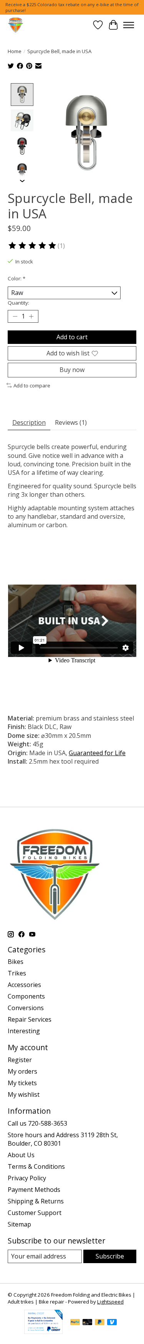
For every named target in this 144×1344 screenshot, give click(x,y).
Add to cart (72, 337)
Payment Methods (34, 1189)
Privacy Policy (27, 1178)
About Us (21, 1155)
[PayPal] (75, 1323)
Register (20, 1060)
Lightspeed (110, 1301)
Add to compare (31, 385)
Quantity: (18, 302)
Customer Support (34, 1212)
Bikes (15, 961)
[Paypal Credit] (43, 1331)
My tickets (22, 1083)
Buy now (72, 369)
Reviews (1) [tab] (71, 422)
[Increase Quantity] (31, 317)
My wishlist (24, 1094)
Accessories (24, 984)
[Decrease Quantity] (15, 317)
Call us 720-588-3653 (37, 1123)
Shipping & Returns (36, 1201)
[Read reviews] (33, 245)
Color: (16, 278)
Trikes (17, 973)
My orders (22, 1071)
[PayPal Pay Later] (100, 1323)
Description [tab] (29, 422)
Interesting (24, 1031)
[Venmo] (112, 1323)
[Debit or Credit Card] (88, 1323)
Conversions (26, 1008)
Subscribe (110, 1256)
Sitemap (19, 1224)
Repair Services (29, 1019)
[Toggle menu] (128, 25)
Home (15, 51)
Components (26, 996)
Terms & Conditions (36, 1166)
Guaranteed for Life (97, 753)
